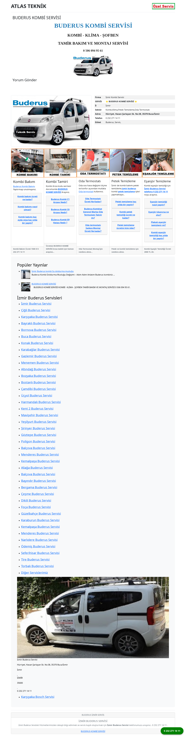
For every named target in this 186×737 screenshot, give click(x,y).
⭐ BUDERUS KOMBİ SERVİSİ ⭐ (121, 101)
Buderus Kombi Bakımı (24, 186)
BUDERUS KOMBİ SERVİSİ (44, 284)
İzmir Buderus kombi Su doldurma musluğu (53, 271)
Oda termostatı (86, 191)
